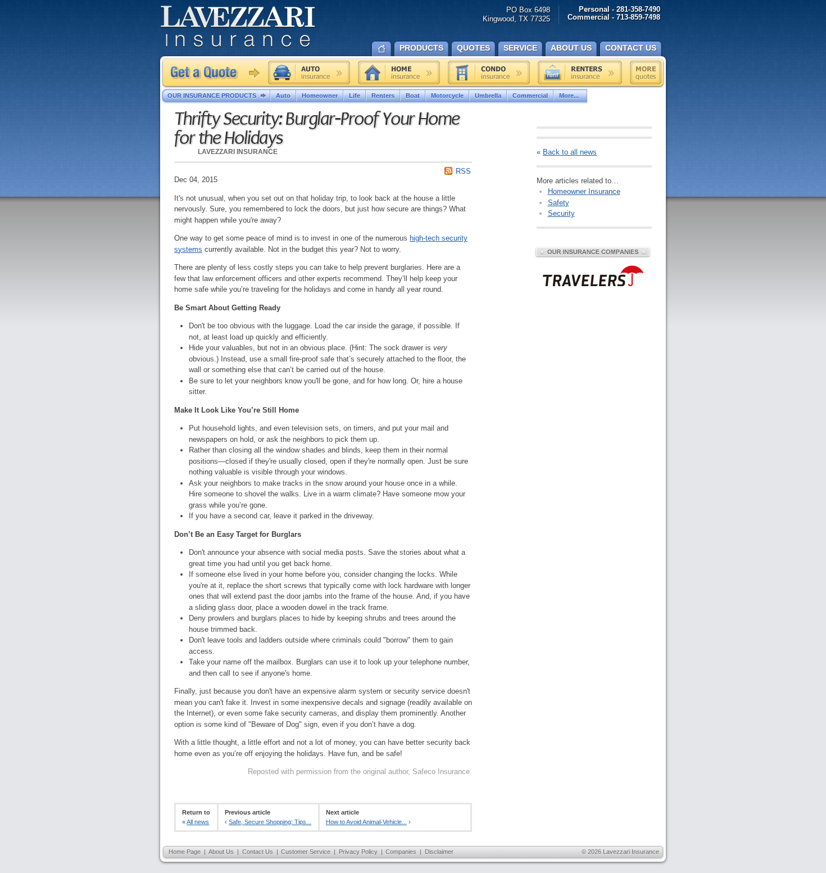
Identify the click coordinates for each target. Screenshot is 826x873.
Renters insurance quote (580, 72)
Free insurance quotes (645, 72)
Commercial (530, 95)
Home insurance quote (399, 72)
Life (354, 95)
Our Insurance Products (211, 95)
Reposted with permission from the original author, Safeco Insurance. (360, 771)
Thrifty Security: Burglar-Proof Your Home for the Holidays (316, 128)
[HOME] (381, 47)
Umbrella (488, 95)
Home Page (185, 851)
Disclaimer (439, 851)
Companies (400, 851)
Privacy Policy (358, 851)
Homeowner (320, 95)
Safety (558, 202)
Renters (382, 95)
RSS (463, 171)
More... (569, 95)
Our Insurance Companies (593, 251)
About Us (221, 851)
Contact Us (257, 851)
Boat (413, 95)
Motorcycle (447, 95)
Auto (283, 95)
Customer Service (305, 851)
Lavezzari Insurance (237, 27)
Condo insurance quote (489, 72)
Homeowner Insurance (584, 191)
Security (561, 213)
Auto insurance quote (309, 72)
